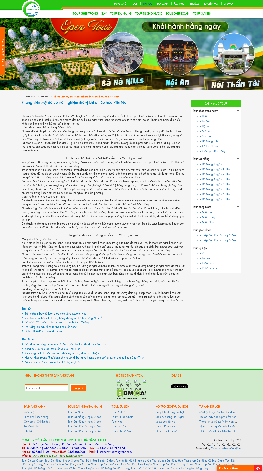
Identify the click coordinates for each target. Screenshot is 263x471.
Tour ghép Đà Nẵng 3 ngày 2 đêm (216, 235)
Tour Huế (201, 116)
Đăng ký (78, 388)
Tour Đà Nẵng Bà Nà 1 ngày (112, 468)
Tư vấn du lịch (32, 426)
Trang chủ (119, 3)
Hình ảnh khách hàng (36, 416)
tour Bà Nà (83, 464)
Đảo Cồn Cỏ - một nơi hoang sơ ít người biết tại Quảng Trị (59, 322)
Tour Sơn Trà (203, 136)
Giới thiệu (29, 412)
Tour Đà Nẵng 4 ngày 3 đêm (213, 179)
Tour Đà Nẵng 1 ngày (209, 164)
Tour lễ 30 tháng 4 (207, 268)
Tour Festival (203, 258)
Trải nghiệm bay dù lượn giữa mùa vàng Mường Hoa (55, 313)
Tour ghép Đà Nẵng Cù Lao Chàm (204, 460)
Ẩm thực (179, 3)
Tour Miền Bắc (204, 212)
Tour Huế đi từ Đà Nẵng (145, 468)
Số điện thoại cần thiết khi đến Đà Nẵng (222, 412)
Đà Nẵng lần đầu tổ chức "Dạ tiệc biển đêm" (51, 327)
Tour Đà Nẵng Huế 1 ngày (136, 464)
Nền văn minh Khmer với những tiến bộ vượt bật (52, 362)
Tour (134, 3)
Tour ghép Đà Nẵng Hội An (38, 468)
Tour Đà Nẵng (120, 13)
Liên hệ (28, 431)
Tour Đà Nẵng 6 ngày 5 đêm (213, 189)
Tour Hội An (203, 126)
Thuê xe (194, 3)
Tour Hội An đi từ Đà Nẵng (59, 464)
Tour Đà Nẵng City (207, 141)
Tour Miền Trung (205, 217)
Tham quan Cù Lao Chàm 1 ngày (74, 468)
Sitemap (228, 3)
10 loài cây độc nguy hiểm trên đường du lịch (226, 416)
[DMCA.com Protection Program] (131, 393)
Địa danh (162, 3)
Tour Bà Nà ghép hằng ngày (191, 468)
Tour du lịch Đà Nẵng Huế (167, 460)
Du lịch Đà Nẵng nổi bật (170, 412)
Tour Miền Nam (205, 222)
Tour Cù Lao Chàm (207, 146)
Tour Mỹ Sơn (203, 131)
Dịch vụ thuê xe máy (167, 431)
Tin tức (147, 3)
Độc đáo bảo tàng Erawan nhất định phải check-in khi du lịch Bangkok (66, 344)
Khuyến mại (211, 3)
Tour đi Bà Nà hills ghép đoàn (133, 460)
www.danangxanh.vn (44, 455)
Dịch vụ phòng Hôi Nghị (170, 416)
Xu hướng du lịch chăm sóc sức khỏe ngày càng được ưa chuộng (62, 353)
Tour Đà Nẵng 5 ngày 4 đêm (213, 184)
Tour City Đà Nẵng (123, 431)
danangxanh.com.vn (71, 455)
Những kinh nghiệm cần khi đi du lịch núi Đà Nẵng (229, 426)
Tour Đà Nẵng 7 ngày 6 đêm (213, 194)
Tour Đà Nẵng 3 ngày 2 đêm (213, 174)
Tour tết (200, 253)
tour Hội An (167, 468)
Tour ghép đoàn (177, 13)
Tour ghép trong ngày (89, 13)
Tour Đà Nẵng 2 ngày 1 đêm (213, 169)
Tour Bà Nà (203, 121)
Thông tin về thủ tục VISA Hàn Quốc (220, 421)
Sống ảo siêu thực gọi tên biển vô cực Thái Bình (52, 348)
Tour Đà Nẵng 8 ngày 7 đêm (213, 199)
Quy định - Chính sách (37, 421)
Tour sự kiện (202, 13)
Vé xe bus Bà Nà (165, 421)
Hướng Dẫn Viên (165, 426)
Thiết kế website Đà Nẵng (226, 448)
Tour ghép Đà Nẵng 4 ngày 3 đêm (216, 240)
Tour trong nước (148, 13)
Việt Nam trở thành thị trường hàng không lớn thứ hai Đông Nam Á (63, 318)
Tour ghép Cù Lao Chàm (105, 464)
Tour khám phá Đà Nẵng (210, 151)
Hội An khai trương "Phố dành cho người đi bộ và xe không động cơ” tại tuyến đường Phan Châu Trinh (84, 357)
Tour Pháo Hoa (205, 263)
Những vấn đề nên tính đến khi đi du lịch (222, 431)
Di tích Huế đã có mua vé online (43, 331)
